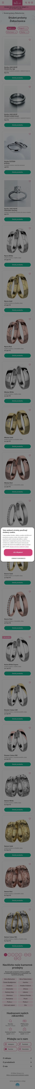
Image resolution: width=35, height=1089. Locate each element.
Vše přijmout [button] (18, 552)
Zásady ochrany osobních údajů (19, 546)
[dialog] (17, 544)
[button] (17, 558)
